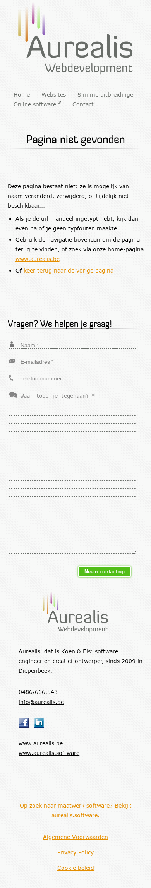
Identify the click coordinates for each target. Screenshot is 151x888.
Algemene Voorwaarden (75, 836)
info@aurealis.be (41, 702)
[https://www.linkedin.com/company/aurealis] (42, 725)
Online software (35, 104)
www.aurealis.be (37, 259)
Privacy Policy (75, 852)
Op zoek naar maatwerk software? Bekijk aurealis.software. (75, 810)
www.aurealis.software (49, 753)
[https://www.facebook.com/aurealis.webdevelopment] (26, 725)
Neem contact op (104, 571)
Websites (53, 94)
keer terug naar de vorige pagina (68, 270)
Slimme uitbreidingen (107, 94)
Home (22, 94)
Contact (83, 104)
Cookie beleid (75, 867)
